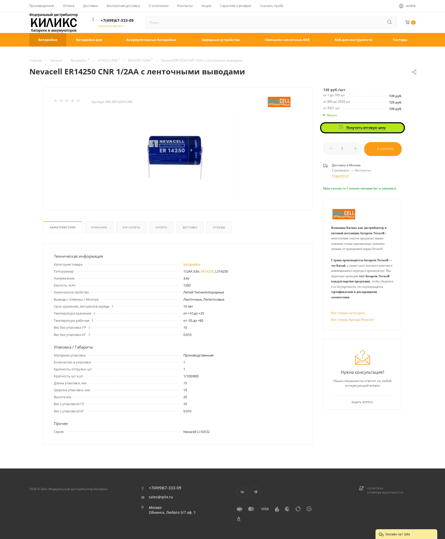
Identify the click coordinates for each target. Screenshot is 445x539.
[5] (78, 102)
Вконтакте (242, 492)
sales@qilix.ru (161, 497)
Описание (99, 227)
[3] (67, 102)
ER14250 (207, 271)
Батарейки (191, 264)
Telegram (255, 492)
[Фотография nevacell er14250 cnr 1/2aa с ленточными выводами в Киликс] (178, 155)
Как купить (131, 227)
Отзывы (219, 227)
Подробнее (340, 175)
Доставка (190, 227)
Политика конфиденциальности (385, 490)
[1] (56, 102)
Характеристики (63, 227)
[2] (61, 102)
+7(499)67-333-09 (117, 20)
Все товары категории (348, 313)
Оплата (161, 227)
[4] (73, 102)
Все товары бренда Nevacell (352, 319)
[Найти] (390, 22)
